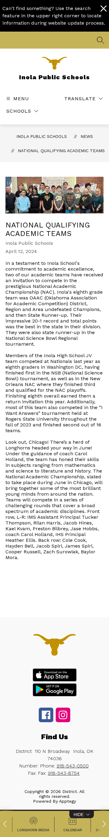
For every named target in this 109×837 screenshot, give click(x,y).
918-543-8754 (64, 773)
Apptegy (67, 801)
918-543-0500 (73, 766)
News (87, 136)
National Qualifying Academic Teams (61, 150)
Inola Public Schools (41, 136)
